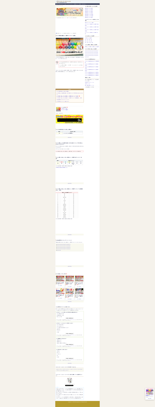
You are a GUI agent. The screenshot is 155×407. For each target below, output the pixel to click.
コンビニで (58, 330)
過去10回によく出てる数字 (89, 8)
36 (92, 55)
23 (60, 247)
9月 (85, 42)
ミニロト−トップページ (73, 369)
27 (65, 247)
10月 (87, 42)
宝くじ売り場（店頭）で (60, 324)
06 (64, 244)
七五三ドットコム (87, 83)
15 (90, 52)
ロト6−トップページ (59, 369)
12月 (92, 42)
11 (85, 52)
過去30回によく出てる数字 (89, 11)
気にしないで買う (59, 316)
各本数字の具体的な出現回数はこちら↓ (62, 167)
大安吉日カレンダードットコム (89, 82)
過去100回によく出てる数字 (89, 14)
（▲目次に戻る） (69, 137)
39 (96, 55)
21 (57, 247)
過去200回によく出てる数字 (89, 15)
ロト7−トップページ (66, 369)
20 (97, 52)
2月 (87, 39)
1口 (57, 355)
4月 (91, 39)
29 (68, 247)
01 (57, 244)
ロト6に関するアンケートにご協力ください (62, 101)
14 (89, 52)
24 (61, 247)
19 (96, 52)
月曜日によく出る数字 (88, 46)
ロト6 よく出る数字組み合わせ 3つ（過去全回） (92, 73)
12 (86, 52)
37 (93, 55)
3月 (89, 39)
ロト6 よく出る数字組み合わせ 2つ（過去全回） (92, 72)
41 (57, 250)
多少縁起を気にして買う (60, 315)
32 (86, 55)
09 (68, 244)
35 (90, 55)
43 (60, 250)
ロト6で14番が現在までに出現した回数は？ (62, 91)
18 (94, 52)
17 (93, 52)
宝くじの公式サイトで (60, 326)
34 (89, 55)
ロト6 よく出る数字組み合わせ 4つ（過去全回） (92, 75)
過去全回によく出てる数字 (89, 17)
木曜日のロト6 (59, 341)
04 (61, 244)
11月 (90, 42)
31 (85, 55)
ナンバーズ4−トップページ (64, 370)
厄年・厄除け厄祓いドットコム (89, 85)
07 (65, 244)
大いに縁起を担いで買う (60, 313)
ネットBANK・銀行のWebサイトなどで (62, 327)
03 (60, 244)
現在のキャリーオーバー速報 (89, 22)
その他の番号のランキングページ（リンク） (62, 99)
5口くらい (58, 352)
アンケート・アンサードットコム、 (71, 319)
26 (64, 247)
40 (97, 55)
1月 (85, 39)
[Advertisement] (70, 25)
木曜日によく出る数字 (95, 46)
